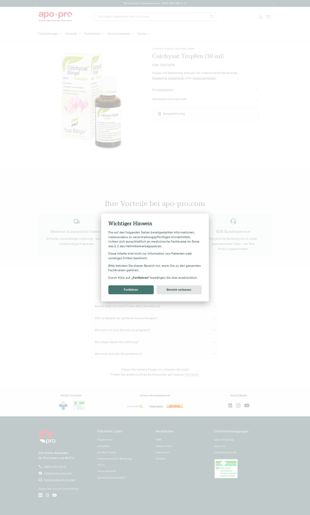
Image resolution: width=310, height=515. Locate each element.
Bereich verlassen (179, 289)
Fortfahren (131, 289)
